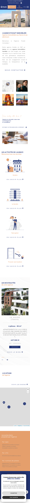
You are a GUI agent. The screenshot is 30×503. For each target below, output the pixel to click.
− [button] (27, 390)
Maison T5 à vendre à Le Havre (9, 464)
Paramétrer (13, 493)
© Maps (19, 423)
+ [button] (27, 387)
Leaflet (15, 423)
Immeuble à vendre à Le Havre (10, 445)
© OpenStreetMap (26, 423)
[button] (7, 357)
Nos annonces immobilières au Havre (11, 453)
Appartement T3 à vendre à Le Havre (11, 462)
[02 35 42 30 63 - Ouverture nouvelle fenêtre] (27, 492)
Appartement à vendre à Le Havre (10, 442)
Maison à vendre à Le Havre (9, 444)
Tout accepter (14, 497)
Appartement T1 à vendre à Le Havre (11, 461)
